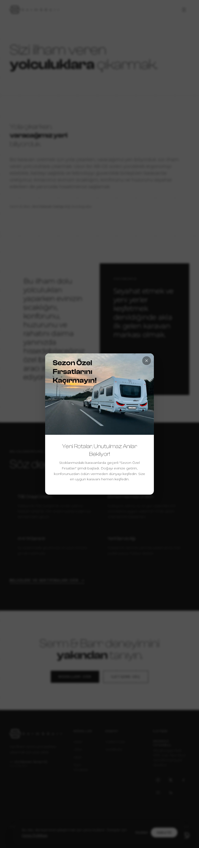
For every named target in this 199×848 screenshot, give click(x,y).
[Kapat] (146, 360)
